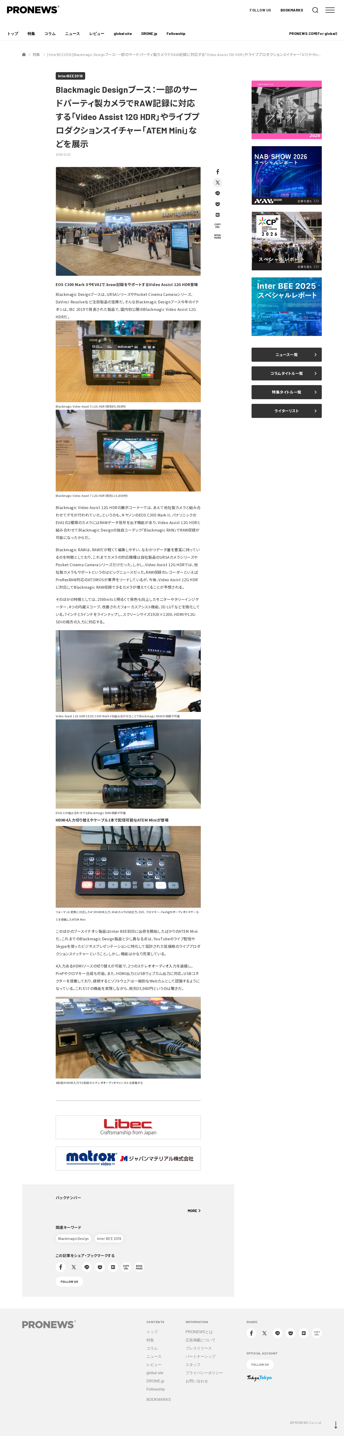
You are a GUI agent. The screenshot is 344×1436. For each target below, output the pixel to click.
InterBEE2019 (70, 76)
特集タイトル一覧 (286, 392)
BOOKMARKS (292, 10)
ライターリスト (286, 411)
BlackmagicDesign (73, 1238)
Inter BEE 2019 (109, 1238)
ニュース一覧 (287, 354)
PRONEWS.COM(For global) (313, 33)
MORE (192, 1210)
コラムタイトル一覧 (286, 373)
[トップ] (24, 54)
